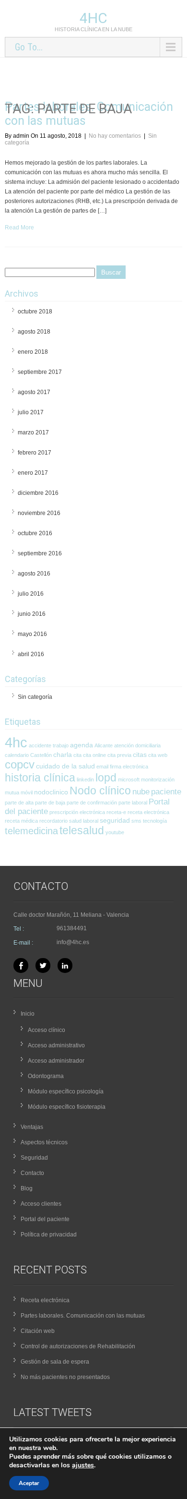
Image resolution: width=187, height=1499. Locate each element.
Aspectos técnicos (44, 1142)
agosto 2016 (34, 573)
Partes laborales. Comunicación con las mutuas (83, 1315)
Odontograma (46, 1076)
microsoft (129, 779)
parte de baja (50, 802)
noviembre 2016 (39, 513)
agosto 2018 (34, 331)
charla (62, 754)
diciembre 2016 (38, 493)
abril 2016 (31, 654)
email (102, 766)
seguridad (115, 820)
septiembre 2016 (40, 553)
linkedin (85, 779)
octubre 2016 (35, 533)
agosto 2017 (34, 392)
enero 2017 (33, 472)
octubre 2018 (35, 311)
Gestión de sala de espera (55, 1361)
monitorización (158, 779)
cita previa (119, 755)
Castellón (41, 755)
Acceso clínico (46, 1030)
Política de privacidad (49, 1234)
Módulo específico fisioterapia (66, 1106)
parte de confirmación (92, 802)
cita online (94, 755)
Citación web (38, 1331)
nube (141, 791)
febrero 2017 (34, 452)
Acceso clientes (41, 1203)
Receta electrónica (45, 1300)
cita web (157, 755)
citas (140, 754)
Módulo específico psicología (66, 1091)
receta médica (21, 821)
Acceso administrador (56, 1060)
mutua (12, 792)
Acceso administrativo (56, 1045)
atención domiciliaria (137, 745)
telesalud (81, 830)
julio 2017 (31, 412)
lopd (106, 777)
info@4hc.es (73, 942)
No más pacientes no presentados (65, 1377)
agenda (81, 745)
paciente (166, 791)
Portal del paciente (45, 1219)
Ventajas (32, 1127)
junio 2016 (32, 614)
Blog (27, 1188)
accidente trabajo (49, 745)
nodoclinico (51, 792)
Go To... (29, 47)
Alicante (103, 745)
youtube (114, 832)
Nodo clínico (100, 790)
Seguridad (34, 1157)
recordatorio (53, 821)
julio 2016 (31, 593)
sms (136, 821)
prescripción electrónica (77, 812)
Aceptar (29, 1483)
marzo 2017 (33, 432)
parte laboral (132, 802)
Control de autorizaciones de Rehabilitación (78, 1346)
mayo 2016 (32, 634)
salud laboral (83, 821)
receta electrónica (148, 812)
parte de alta (19, 802)
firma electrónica (129, 766)
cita (77, 755)
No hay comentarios (115, 135)
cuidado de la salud (65, 766)
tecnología (155, 821)
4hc (93, 18)
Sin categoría (35, 697)
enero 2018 (33, 351)
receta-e (116, 812)
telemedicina (31, 831)
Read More (19, 227)
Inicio (28, 1013)
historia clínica (40, 777)
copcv (20, 764)
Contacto (32, 1173)
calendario (17, 755)
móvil (27, 792)
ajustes (83, 1465)
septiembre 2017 (40, 372)
